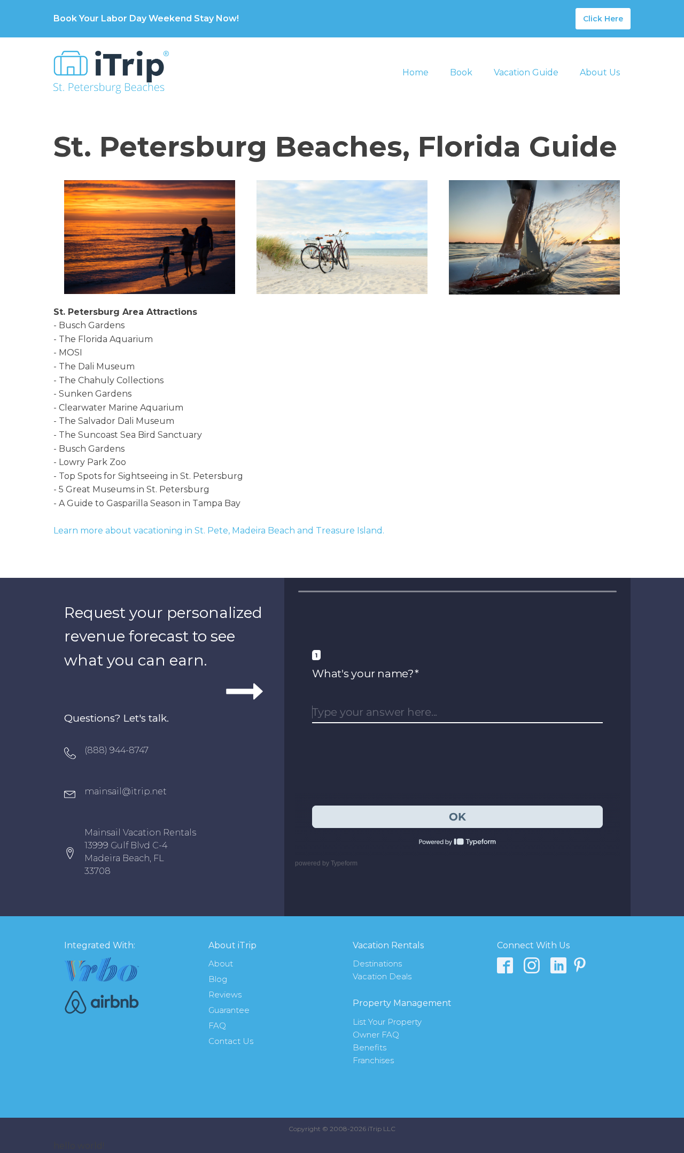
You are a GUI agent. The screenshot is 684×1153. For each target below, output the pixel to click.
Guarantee (229, 1010)
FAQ (217, 1025)
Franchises (373, 1060)
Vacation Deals (382, 976)
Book (461, 72)
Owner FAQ (376, 1035)
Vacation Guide (526, 72)
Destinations (377, 963)
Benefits (369, 1047)
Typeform (344, 863)
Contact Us (230, 1041)
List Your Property (387, 1022)
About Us (600, 72)
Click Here (603, 19)
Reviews (225, 994)
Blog (217, 979)
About (220, 963)
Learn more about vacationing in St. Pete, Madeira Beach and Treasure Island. (218, 530)
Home (415, 72)
